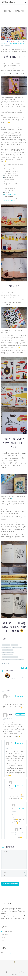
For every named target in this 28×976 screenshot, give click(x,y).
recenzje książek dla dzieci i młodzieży (10, 657)
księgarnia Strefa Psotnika (8, 652)
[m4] (14, 605)
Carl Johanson (6, 645)
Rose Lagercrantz (6, 659)
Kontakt (4, 940)
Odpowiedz (20, 696)
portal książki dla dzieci (7, 654)
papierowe (16, 43)
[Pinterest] (13, 41)
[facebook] (13, 962)
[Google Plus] (11, 41)
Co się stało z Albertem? (10, 186)
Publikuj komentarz (10, 884)
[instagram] (14, 962)
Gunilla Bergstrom (6, 647)
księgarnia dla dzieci (17, 647)
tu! (12, 498)
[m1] (14, 554)
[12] (14, 580)
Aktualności (5, 934)
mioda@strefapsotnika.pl (13, 953)
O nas (3, 937)
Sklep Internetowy (7, 931)
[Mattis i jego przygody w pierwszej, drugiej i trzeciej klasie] (14, 370)
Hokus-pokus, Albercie (10, 194)
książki (10, 43)
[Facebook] (7, 41)
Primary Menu (25, 2)
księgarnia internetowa (7, 649)
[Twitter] (9, 41)
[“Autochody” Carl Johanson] (14, 396)
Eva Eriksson (14, 645)
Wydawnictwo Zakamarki (18, 659)
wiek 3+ (22, 43)
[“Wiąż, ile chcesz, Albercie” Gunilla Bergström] (14, 217)
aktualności (4, 43)
